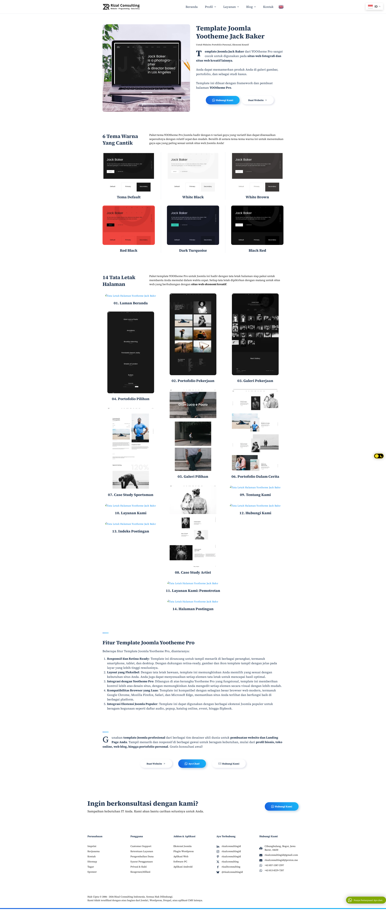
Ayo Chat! (194, 763)
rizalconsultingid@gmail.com (281, 855)
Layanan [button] (229, 7)
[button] (146, 67)
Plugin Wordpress (183, 851)
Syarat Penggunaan (141, 861)
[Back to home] (121, 7)
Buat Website (256, 100)
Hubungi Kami (224, 100)
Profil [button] (209, 7)
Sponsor (92, 871)
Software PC (180, 861)
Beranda (192, 7)
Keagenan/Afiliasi (140, 871)
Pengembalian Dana (142, 856)
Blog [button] (249, 7)
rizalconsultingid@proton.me (281, 860)
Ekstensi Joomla (182, 846)
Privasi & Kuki (138, 866)
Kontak (268, 7)
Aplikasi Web (180, 856)
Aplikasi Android (183, 866)
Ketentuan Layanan (141, 851)
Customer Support (140, 846)
